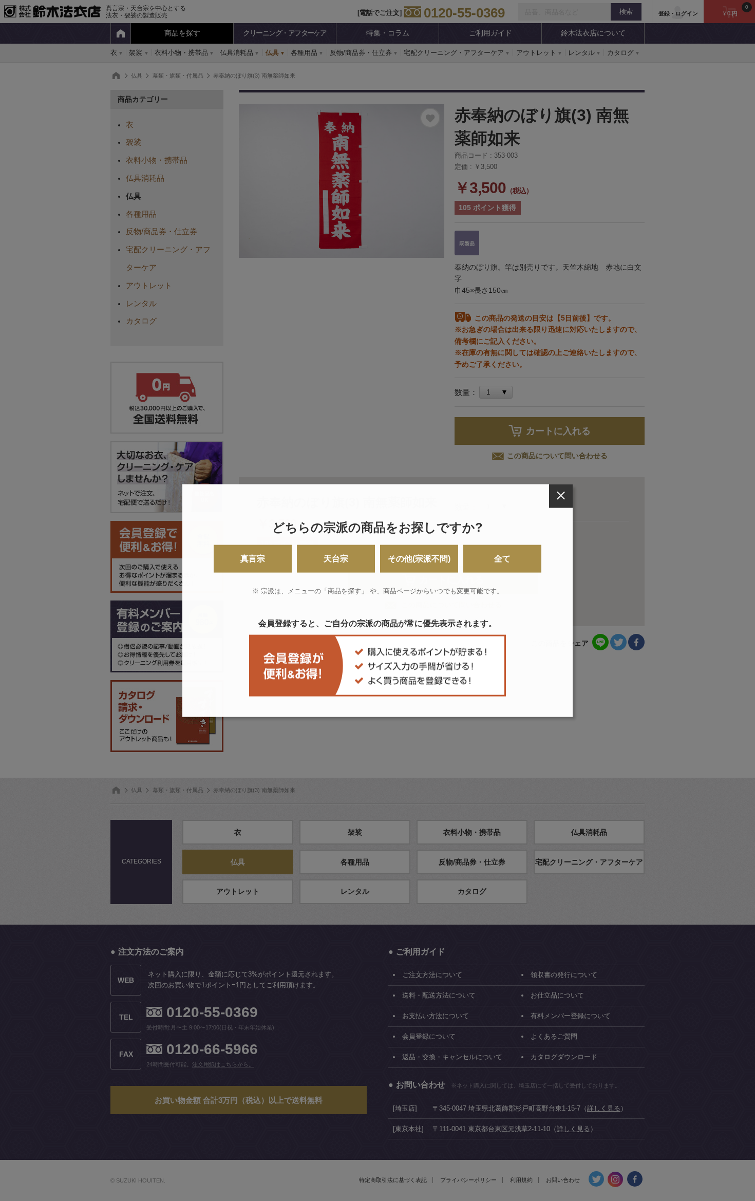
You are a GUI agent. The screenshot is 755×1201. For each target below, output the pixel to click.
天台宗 (336, 558)
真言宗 (252, 558)
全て (502, 558)
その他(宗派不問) (419, 558)
